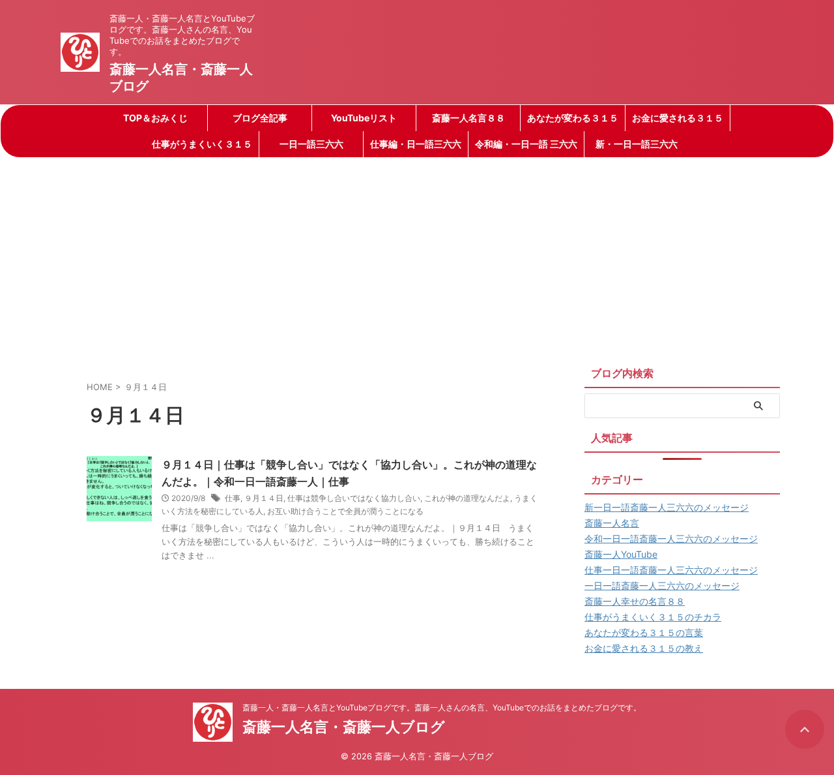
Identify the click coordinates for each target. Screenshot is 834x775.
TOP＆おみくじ (155, 117)
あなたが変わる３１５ (572, 117)
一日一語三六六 (311, 143)
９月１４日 (263, 498)
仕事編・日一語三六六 (415, 143)
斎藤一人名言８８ (468, 117)
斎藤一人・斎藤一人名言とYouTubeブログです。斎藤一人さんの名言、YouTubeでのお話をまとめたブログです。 (441, 707)
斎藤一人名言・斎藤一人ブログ (343, 726)
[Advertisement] (417, 255)
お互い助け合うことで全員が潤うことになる (345, 511)
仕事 (232, 498)
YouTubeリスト (364, 117)
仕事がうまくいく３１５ (202, 143)
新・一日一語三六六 (637, 143)
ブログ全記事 (260, 117)
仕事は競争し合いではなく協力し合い (353, 498)
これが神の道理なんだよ (467, 498)
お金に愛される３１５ (677, 117)
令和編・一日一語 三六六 (526, 143)
